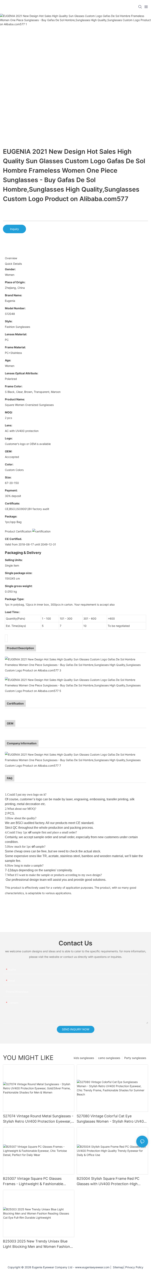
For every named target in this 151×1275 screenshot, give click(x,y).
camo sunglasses (109, 1058)
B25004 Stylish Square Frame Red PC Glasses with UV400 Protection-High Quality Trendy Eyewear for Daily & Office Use (111, 1181)
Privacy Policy (134, 1267)
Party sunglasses (135, 1058)
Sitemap (117, 1267)
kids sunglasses (84, 1058)
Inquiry (14, 229)
